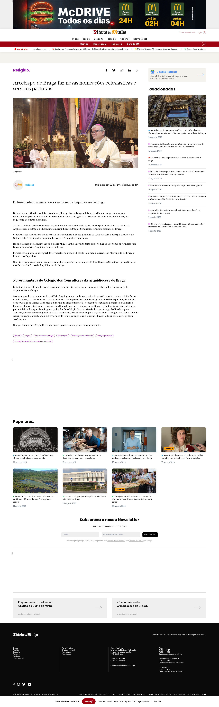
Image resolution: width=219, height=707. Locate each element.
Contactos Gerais (117, 648)
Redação (163, 648)
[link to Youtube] (29, 684)
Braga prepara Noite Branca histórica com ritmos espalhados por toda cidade (35, 430)
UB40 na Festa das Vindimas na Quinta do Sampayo (124, 49)
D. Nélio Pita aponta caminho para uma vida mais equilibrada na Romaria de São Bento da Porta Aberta (176, 198)
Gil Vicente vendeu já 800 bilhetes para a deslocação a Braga (176, 159)
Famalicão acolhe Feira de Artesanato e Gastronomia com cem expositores (83, 430)
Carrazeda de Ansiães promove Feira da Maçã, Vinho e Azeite (178, 49)
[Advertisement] (109, 376)
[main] (109, 343)
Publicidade (66, 654)
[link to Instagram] (18, 684)
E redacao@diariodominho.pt (170, 654)
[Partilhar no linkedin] (129, 70)
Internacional (140, 38)
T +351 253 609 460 (118, 659)
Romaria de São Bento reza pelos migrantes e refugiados (172, 187)
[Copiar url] (137, 70)
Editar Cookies (179, 694)
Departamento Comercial (169, 659)
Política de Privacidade (116, 541)
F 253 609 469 (164, 652)
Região (86, 38)
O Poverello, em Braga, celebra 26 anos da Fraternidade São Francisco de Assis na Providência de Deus (177, 225)
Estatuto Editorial (68, 650)
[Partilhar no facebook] (106, 70)
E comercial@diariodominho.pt (123, 665)
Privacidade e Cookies (88, 694)
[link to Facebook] (14, 684)
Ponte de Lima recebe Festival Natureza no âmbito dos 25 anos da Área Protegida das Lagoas (35, 473)
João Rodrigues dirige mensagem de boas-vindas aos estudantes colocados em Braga (133, 431)
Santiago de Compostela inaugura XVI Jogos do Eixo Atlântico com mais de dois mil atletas (58, 49)
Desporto (99, 38)
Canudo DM (133, 44)
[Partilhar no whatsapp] (122, 70)
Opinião (84, 44)
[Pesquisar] (204, 44)
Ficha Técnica (67, 648)
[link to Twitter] (23, 684)
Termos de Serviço (136, 541)
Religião (112, 38)
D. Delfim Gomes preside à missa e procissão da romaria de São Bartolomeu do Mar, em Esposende (174, 173)
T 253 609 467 (164, 650)
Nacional (124, 38)
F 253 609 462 (164, 661)
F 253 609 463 (164, 669)
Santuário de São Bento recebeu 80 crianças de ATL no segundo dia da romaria (176, 212)
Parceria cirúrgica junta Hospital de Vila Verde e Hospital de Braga (83, 471)
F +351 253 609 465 (118, 661)
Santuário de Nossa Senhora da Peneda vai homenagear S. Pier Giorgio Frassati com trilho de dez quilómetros (176, 147)
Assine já (89, 701)
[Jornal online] (26, 33)
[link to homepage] (109, 32)
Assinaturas (66, 652)
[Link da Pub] (109, 14)
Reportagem (99, 44)
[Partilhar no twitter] (113, 70)
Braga (75, 38)
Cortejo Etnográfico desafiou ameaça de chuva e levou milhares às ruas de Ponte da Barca (133, 473)
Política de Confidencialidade (159, 694)
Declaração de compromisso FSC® (131, 694)
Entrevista (117, 44)
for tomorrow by (196, 694)
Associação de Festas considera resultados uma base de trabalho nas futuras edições (180, 431)
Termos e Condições (107, 694)
